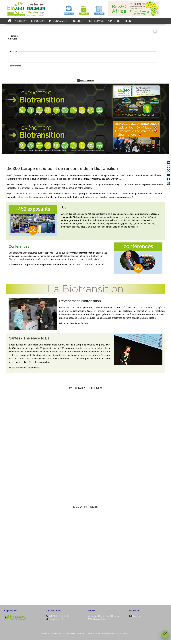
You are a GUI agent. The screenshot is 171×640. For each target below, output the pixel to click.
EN (129, 21)
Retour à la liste (87, 80)
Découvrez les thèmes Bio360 (73, 323)
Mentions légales (54, 633)
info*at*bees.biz (56, 619)
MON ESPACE (96, 21)
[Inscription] (165, 634)
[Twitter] (168, 171)
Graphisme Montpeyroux (120, 633)
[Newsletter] (168, 184)
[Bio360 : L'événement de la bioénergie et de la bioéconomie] (9, 21)
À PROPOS (114, 21)
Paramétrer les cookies (81, 633)
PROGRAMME (57, 21)
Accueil (44, 633)
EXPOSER (37, 21)
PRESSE (77, 21)
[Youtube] (168, 175)
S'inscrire (136, 616)
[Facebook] (168, 180)
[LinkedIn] (168, 163)
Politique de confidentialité (100, 633)
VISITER (20, 21)
